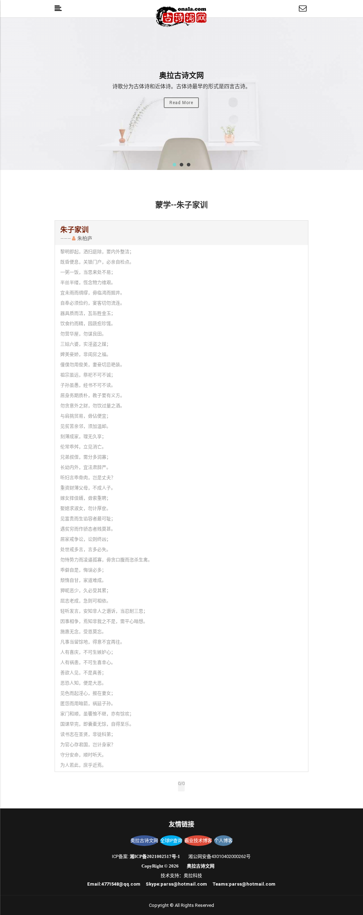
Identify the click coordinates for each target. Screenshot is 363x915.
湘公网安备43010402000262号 (219, 856)
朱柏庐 (84, 238)
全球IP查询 (171, 840)
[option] (181, 94)
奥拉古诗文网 (144, 840)
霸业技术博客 (198, 840)
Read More (181, 102)
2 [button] (181, 164)
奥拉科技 (193, 875)
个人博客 (223, 840)
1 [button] (174, 164)
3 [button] (188, 164)
